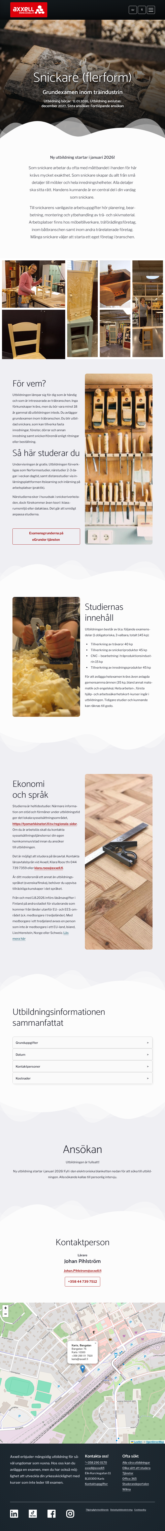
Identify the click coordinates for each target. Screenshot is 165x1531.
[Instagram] (73, 1514)
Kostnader (23, 1078)
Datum (20, 1055)
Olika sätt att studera (136, 1468)
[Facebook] (54, 1514)
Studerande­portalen (135, 1483)
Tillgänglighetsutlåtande (97, 1509)
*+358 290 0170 (96, 1462)
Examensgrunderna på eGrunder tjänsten (46, 536)
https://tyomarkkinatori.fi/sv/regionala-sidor (44, 824)
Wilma (126, 1489)
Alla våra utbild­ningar (136, 1462)
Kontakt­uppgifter (96, 1483)
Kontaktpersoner (28, 1066)
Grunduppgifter (27, 1043)
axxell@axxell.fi (94, 1468)
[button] (82, 1369)
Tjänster (127, 1473)
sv (132, 9)
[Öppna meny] (151, 10)
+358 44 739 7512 (82, 1281)
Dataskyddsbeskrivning (121, 1509)
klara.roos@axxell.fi (48, 868)
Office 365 (129, 1478)
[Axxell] (29, 10)
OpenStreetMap (155, 1442)
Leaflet (137, 1442)
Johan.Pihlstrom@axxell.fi (82, 1271)
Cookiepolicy (140, 1509)
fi (142, 9)
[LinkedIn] (17, 1514)
